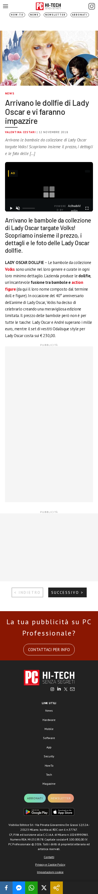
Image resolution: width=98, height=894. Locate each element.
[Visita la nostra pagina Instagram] (52, 689)
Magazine (48, 783)
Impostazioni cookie (50, 872)
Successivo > (67, 592)
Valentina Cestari (20, 132)
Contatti (49, 857)
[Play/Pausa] (11, 208)
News (34, 14)
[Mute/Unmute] (18, 208)
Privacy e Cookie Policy (50, 864)
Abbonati (79, 14)
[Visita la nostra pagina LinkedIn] (59, 689)
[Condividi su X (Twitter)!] (44, 887)
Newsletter (55, 14)
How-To (17, 14)
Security (49, 756)
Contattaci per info (49, 649)
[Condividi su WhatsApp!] (31, 887)
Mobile (49, 729)
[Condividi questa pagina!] (56, 887)
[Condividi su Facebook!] (6, 887)
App (49, 747)
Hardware (48, 720)
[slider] (28, 208)
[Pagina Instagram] (91, 6)
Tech (49, 774)
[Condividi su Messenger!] (19, 887)
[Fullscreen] (87, 208)
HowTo (49, 765)
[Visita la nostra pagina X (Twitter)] (66, 689)
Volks (10, 269)
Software (49, 738)
